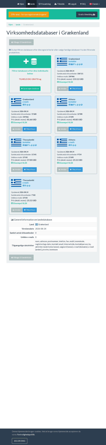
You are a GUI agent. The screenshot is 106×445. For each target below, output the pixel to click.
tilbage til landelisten (22, 42)
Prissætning (45, 4)
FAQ (83, 4)
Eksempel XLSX (66, 82)
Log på (73, 4)
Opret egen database (30, 88)
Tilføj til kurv (76, 88)
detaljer (63, 88)
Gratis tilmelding (85, 14)
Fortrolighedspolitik (26, 434)
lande (32, 4)
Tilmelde (61, 4)
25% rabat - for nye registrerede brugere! (29, 14)
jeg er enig (19, 441)
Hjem (21, 4)
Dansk (95, 4)
